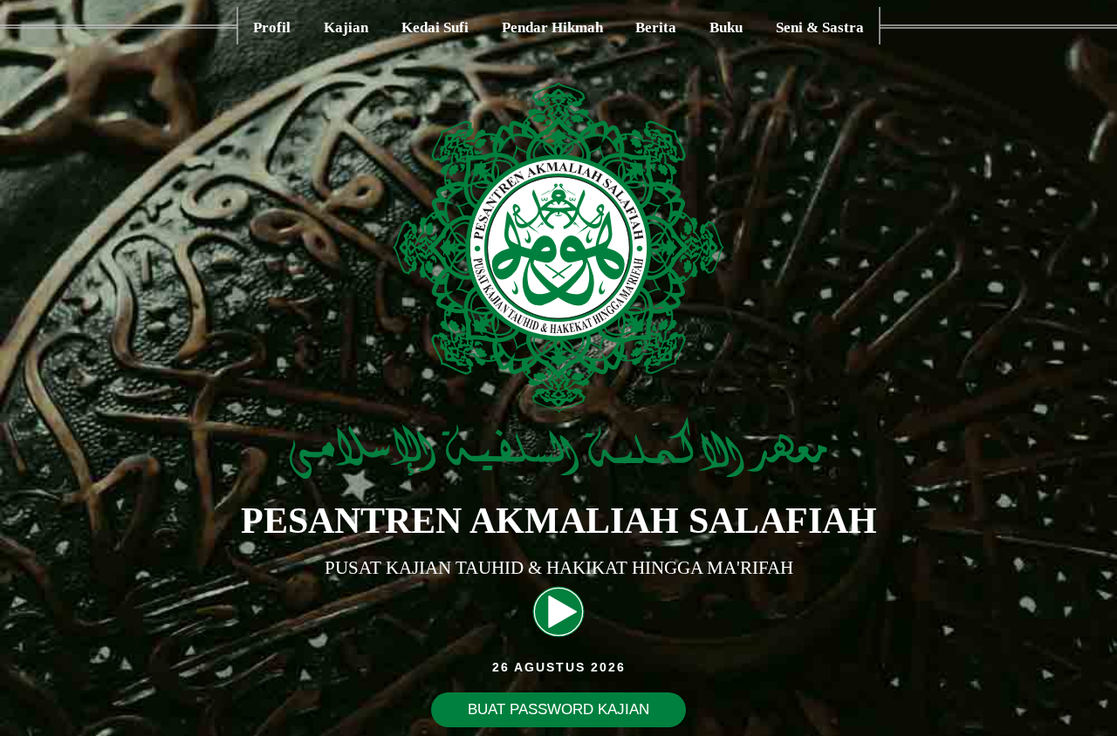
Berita (655, 28)
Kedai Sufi (435, 28)
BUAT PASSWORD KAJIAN (558, 709)
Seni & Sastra (820, 28)
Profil (272, 28)
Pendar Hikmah (552, 28)
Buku (726, 28)
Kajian (346, 28)
